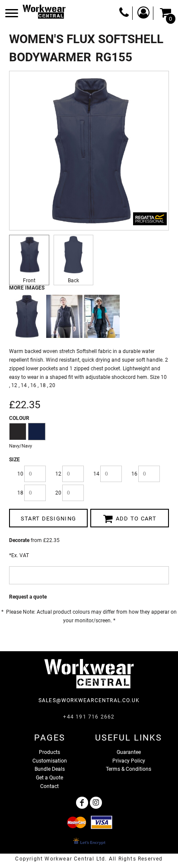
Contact (49, 786)
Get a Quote (49, 778)
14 (96, 474)
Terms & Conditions (128, 769)
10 (20, 474)
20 (58, 493)
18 (20, 493)
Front (29, 280)
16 (134, 474)
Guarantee (129, 752)
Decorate (19, 540)
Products (49, 752)
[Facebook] (82, 803)
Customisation (49, 761)
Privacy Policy (128, 761)
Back (73, 280)
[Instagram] (96, 803)
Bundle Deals (50, 769)
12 (58, 474)
